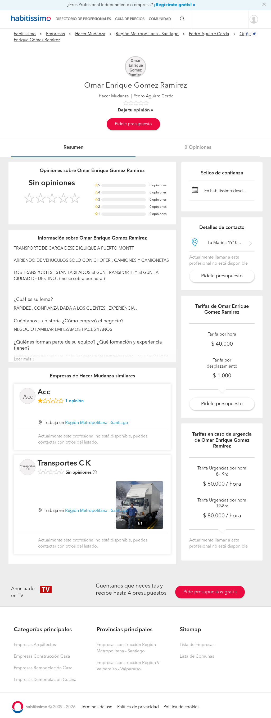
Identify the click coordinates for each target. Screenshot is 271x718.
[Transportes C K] (27, 467)
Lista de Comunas (197, 656)
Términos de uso (96, 707)
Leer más (22, 359)
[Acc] (27, 396)
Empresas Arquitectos (35, 645)
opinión (74, 401)
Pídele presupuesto (133, 124)
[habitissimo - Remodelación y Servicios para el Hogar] (32, 18)
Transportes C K (64, 463)
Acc (44, 392)
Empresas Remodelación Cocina (45, 680)
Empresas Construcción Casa (42, 656)
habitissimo (25, 34)
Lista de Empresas (197, 645)
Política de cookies (181, 707)
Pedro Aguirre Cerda (209, 34)
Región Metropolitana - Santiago (147, 34)
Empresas (55, 34)
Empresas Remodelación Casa (43, 668)
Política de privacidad (138, 707)
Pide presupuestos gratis (210, 592)
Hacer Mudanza (90, 34)
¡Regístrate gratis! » (174, 5)
